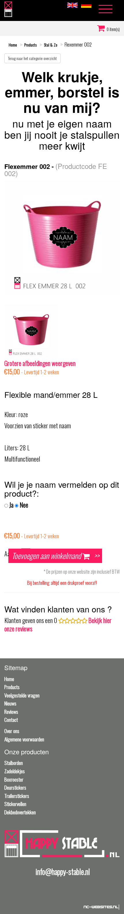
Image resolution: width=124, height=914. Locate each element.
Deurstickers (15, 787)
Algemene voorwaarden (24, 739)
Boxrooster (13, 779)
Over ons (11, 730)
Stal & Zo (50, 45)
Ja (11, 505)
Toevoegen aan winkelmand (47, 555)
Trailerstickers (16, 795)
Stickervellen (15, 803)
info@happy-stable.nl (62, 871)
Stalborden (13, 762)
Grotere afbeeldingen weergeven (40, 363)
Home (13, 45)
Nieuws (10, 703)
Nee (23, 505)
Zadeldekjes (14, 771)
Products (30, 45)
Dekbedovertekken (20, 812)
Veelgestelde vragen (22, 695)
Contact (11, 719)
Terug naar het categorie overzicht (32, 58)
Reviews (11, 711)
